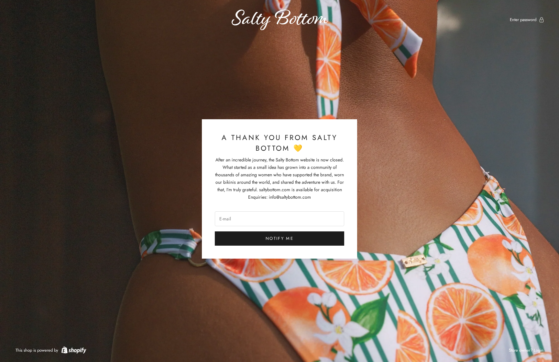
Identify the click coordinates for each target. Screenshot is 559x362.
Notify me (279, 238)
